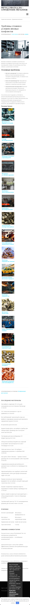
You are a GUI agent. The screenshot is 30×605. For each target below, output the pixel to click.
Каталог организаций (7, 512)
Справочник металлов (6, 19)
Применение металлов (17, 19)
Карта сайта (4, 588)
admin (26, 34)
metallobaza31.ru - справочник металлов (14, 9)
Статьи (17, 524)
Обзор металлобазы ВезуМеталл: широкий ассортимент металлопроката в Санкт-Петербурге (13, 443)
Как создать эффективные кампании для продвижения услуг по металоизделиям (14, 546)
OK (17, 603)
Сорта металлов (6, 524)
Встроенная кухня (6, 424)
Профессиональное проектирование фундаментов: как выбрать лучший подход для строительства (14, 481)
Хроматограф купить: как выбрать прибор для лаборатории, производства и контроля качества (14, 430)
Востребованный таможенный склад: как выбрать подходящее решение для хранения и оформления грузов (14, 419)
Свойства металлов (20, 522)
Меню (27, 14)
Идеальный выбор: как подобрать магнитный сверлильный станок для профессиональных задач (14, 473)
